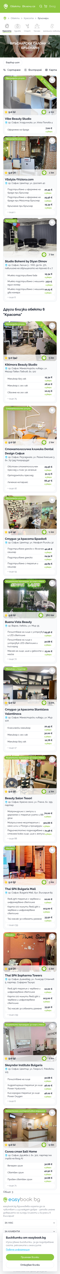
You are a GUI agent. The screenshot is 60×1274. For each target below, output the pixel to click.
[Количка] (45, 6)
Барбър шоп (13, 62)
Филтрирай (35, 70)
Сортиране (14, 70)
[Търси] (40, 6)
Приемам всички (30, 1257)
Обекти (15, 18)
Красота (29, 18)
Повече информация (18, 1249)
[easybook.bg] (5, 6)
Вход (52, 6)
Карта (53, 70)
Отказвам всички (30, 1265)
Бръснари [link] (43, 18)
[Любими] (52, 80)
